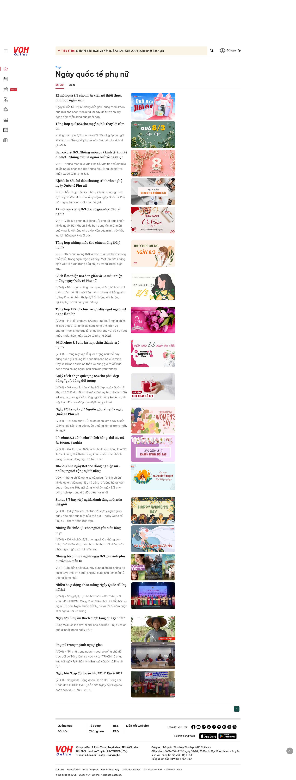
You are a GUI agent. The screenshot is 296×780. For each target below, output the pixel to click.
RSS (116, 725)
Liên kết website (137, 725)
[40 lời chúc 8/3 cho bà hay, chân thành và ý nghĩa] (153, 353)
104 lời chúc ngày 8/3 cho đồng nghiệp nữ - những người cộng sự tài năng (88, 468)
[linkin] (214, 727)
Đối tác (63, 731)
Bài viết (60, 84)
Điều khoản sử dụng (110, 769)
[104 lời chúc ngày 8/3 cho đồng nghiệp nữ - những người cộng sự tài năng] (153, 477)
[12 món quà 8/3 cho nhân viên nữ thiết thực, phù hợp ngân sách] (153, 106)
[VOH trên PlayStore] (227, 736)
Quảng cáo (65, 725)
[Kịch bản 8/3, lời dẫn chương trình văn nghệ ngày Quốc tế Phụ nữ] (153, 191)
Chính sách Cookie (173, 769)
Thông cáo (96, 731)
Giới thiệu (60, 769)
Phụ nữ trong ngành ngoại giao (79, 644)
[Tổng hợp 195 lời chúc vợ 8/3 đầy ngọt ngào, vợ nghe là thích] (153, 320)
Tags (58, 67)
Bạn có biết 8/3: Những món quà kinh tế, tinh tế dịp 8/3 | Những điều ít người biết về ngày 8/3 (91, 154)
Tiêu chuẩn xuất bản (152, 769)
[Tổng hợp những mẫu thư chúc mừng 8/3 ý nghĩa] (153, 253)
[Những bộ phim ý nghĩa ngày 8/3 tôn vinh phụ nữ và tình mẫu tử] (153, 567)
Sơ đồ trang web (90, 769)
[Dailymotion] (234, 727)
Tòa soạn (95, 725)
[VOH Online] (64, 751)
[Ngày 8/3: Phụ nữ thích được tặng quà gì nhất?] (153, 629)
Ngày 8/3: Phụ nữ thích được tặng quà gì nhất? (90, 618)
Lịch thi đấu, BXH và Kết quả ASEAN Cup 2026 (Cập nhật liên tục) (119, 50)
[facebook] (193, 727)
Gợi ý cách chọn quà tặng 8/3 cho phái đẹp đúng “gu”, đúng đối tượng (87, 378)
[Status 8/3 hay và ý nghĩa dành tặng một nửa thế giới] (153, 510)
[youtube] (198, 727)
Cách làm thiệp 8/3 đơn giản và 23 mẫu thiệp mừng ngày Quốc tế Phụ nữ (89, 278)
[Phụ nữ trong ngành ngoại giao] (153, 655)
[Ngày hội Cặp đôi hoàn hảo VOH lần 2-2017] (153, 684)
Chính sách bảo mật (131, 769)
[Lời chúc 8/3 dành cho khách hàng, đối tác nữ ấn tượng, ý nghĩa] (153, 448)
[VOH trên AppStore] (208, 736)
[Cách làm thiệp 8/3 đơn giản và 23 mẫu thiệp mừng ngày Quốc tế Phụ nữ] (153, 286)
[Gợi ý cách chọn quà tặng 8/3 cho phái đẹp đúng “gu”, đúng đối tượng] (153, 386)
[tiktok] (204, 727)
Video (72, 84)
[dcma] (224, 727)
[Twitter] (229, 727)
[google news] (219, 727)
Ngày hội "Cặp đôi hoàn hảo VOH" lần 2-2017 (89, 673)
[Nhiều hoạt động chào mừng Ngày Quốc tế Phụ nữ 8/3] (153, 595)
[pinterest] (209, 727)
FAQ (116, 731)
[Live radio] (19, 90)
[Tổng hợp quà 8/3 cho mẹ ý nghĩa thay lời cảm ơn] (153, 134)
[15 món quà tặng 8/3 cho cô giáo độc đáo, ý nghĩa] (153, 220)
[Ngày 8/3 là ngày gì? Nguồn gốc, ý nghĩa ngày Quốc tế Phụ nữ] (153, 420)
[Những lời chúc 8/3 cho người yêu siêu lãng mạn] (153, 538)
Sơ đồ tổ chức (73, 769)
